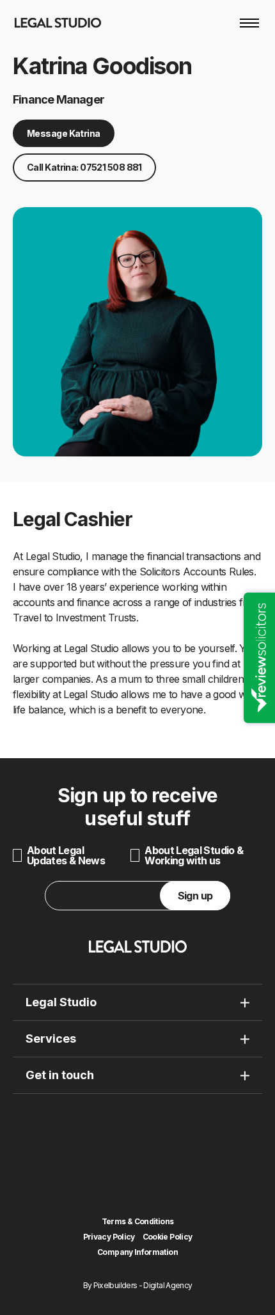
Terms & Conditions (137, 1222)
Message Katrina (63, 133)
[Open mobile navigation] (249, 23)
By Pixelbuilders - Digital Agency (137, 1285)
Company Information (137, 1252)
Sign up (195, 895)
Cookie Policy (167, 1237)
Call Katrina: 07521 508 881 (84, 167)
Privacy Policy (109, 1237)
